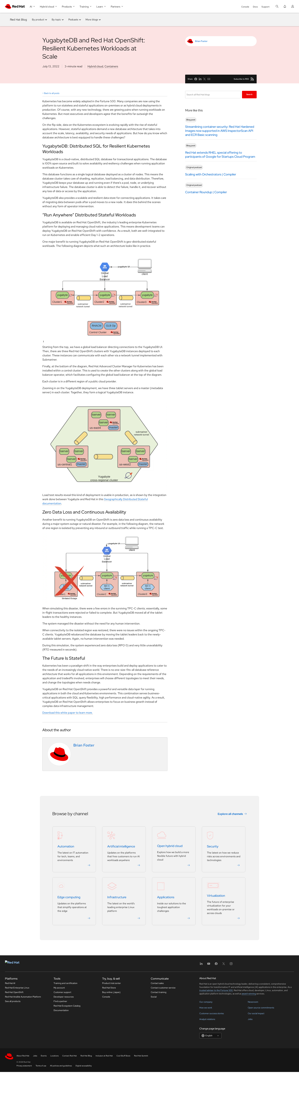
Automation (65, 846)
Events (44, 1056)
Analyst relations (207, 1019)
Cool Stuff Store (123, 1056)
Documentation (61, 1010)
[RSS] (252, 79)
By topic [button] (56, 19)
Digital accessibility (84, 1065)
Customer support (62, 992)
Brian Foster (201, 41)
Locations (54, 1056)
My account (59, 987)
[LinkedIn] (201, 964)
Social (154, 996)
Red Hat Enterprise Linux (17, 987)
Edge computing (68, 897)
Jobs (250, 1019)
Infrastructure (116, 897)
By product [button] (38, 19)
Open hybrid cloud (170, 846)
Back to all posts (51, 93)
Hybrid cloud (95, 66)
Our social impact (256, 1013)
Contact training (158, 992)
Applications (165, 897)
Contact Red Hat (69, 1056)
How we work (205, 1007)
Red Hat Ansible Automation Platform (23, 996)
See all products (12, 1001)
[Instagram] (231, 964)
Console (245, 6)
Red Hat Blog (18, 19)
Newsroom (253, 1001)
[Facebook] (216, 964)
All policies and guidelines (61, 1065)
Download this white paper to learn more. (67, 712)
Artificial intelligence (121, 846)
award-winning (249, 993)
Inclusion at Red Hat (104, 1056)
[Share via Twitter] (204, 79)
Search (249, 94)
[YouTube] (209, 964)
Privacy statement (24, 1065)
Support (265, 6)
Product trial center (111, 983)
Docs (255, 6)
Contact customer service (163, 987)
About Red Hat (23, 1056)
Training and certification (65, 983)
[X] (223, 964)
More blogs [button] (91, 19)
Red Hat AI (10, 983)
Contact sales (157, 983)
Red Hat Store (109, 987)
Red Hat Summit (141, 1056)
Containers (111, 66)
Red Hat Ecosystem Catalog (67, 1005)
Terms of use (41, 1065)
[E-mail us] (209, 79)
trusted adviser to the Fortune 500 (216, 990)
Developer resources (64, 996)
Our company (205, 1001)
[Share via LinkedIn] (200, 79)
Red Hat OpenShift (14, 992)
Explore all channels (230, 814)
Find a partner (60, 1001)
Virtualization (216, 896)
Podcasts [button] (73, 19)
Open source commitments (261, 1007)
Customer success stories (211, 1013)
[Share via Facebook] (196, 79)
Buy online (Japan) (111, 992)
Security (212, 846)
